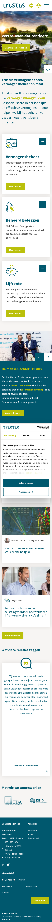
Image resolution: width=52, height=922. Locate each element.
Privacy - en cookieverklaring (27, 916)
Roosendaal (33, 838)
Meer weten (15, 186)
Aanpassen (24, 492)
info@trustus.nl (12, 857)
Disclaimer (7, 916)
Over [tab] (42, 435)
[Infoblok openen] (42, 141)
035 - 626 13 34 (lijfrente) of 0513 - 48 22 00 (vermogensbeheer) (14, 848)
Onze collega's (12, 413)
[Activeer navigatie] (46, 5)
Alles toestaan (26, 483)
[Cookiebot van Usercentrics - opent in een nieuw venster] (37, 428)
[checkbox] (25, 880)
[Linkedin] (3, 864)
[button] (48, 357)
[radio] (7, 880)
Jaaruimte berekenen (16, 47)
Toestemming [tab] (9, 435)
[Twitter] (8, 864)
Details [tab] (26, 435)
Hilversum (32, 830)
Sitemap (6, 919)
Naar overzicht (12, 635)
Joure (30, 834)
